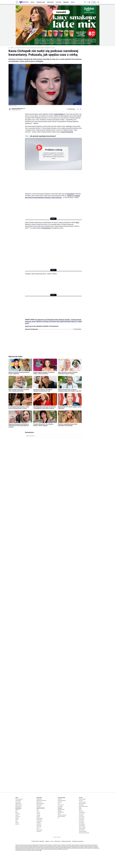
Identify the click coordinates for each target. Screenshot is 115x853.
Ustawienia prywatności (77, 841)
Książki (38, 810)
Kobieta (16, 818)
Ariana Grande (18, 802)
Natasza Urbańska (82, 803)
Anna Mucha (70, 194)
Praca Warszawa (82, 812)
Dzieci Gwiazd (50, 2)
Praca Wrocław (81, 816)
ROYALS (72, 2)
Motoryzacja (17, 816)
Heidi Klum (60, 802)
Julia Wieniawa (18, 800)
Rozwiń (52, 218)
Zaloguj (93, 2)
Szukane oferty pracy (82, 831)
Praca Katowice (82, 825)
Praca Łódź (81, 815)
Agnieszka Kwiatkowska (17, 108)
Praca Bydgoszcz (82, 824)
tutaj (40, 850)
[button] (88, 2)
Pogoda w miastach (61, 816)
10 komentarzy (71, 109)
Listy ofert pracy (82, 829)
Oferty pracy (81, 810)
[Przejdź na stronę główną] (17, 3)
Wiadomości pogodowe (62, 815)
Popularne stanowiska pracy (84, 832)
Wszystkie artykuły (61, 809)
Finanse (16, 815)
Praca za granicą (82, 828)
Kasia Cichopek (58, 114)
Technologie (17, 813)
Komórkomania (39, 819)
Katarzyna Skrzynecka (62, 800)
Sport (16, 810)
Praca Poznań (81, 818)
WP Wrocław (39, 825)
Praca (16, 821)
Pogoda (16, 822)
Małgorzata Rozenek (40, 803)
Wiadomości (17, 809)
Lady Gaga (38, 806)
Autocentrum (39, 824)
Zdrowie (16, 819)
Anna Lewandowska (19, 799)
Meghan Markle (18, 803)
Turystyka (38, 815)
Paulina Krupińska (82, 799)
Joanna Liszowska (82, 802)
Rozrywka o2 (39, 831)
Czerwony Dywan (40, 2)
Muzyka (32, 2)
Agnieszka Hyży (18, 806)
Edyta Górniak (39, 799)
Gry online (17, 824)
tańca (77, 222)
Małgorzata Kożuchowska (41, 800)
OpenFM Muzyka (61, 812)
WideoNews (66, 2)
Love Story (58, 2)
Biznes (16, 812)
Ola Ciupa (59, 799)
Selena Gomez (39, 802)
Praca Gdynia (81, 822)
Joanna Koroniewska (67, 132)
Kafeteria (38, 816)
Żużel (38, 828)
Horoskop (38, 813)
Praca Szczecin (81, 821)
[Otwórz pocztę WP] (85, 2)
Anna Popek (60, 806)
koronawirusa (46, 228)
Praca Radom (81, 819)
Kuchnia (38, 812)
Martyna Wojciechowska (83, 806)
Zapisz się (28, 326)
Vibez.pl (59, 813)
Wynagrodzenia (39, 829)
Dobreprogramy (39, 818)
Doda (59, 803)
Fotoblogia (39, 822)
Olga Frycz (81, 800)
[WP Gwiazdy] (25, 2)
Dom (37, 809)
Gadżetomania (39, 821)
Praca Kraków (81, 813)
